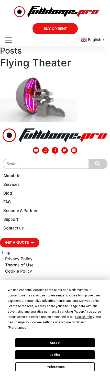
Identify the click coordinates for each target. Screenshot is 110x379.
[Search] (98, 163)
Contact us (13, 228)
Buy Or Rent (55, 29)
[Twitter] (64, 150)
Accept (55, 343)
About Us (11, 175)
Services (11, 184)
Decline (55, 355)
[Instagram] (45, 150)
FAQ (7, 202)
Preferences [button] (17, 328)
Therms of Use (19, 264)
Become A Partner (20, 210)
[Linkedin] (74, 150)
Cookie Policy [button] (84, 317)
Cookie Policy (18, 271)
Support (10, 219)
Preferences (55, 367)
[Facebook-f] (55, 150)
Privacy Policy (18, 258)
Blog (7, 193)
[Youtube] (36, 150)
